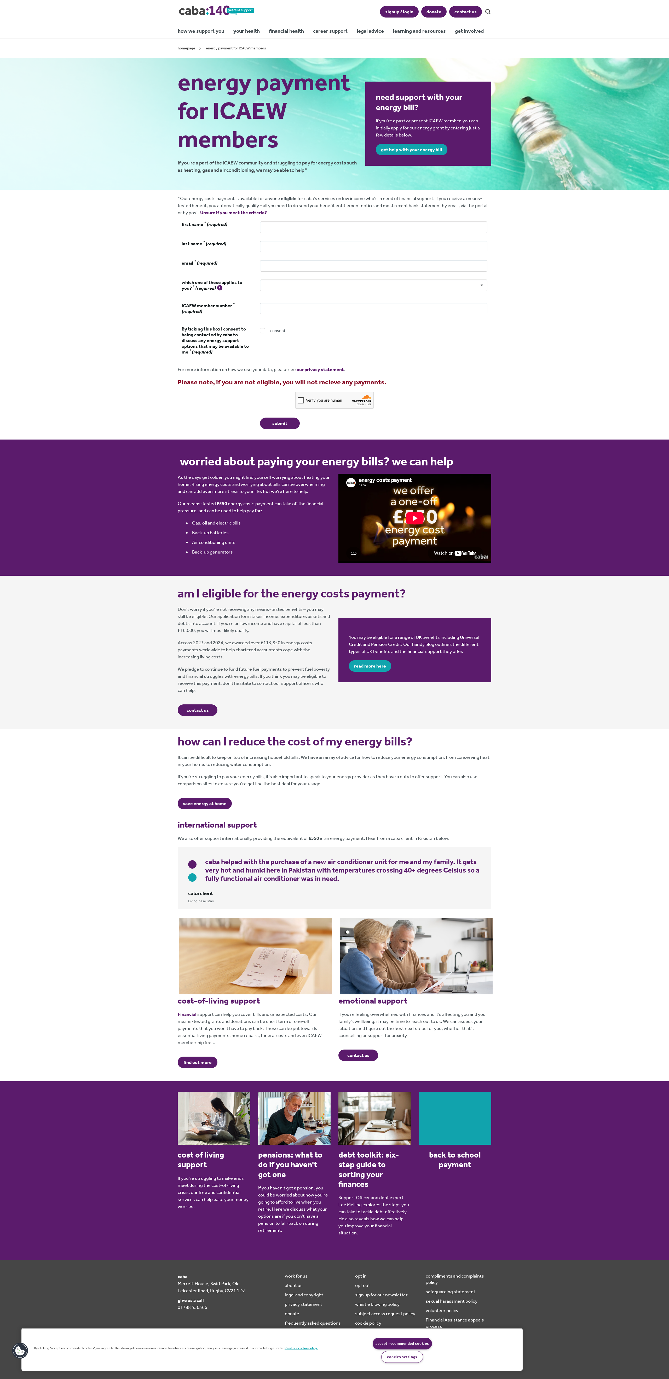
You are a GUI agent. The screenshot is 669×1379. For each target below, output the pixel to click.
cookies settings (402, 1357)
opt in (361, 1276)
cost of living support (201, 1159)
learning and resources (419, 31)
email (199, 263)
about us (294, 1285)
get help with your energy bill (411, 149)
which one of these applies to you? (212, 285)
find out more (197, 1062)
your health (246, 31)
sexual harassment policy (451, 1301)
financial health (286, 31)
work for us (296, 1276)
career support (330, 31)
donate (433, 12)
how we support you (201, 31)
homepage (186, 48)
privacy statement (303, 1304)
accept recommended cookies (402, 1343)
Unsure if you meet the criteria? (233, 212)
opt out (362, 1285)
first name (204, 224)
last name (204, 244)
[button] (20, 1350)
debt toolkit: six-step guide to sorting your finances (368, 1169)
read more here (370, 666)
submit (279, 423)
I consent (276, 330)
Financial (187, 1014)
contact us (465, 12)
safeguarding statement (450, 1292)
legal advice (370, 31)
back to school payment (455, 1159)
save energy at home (205, 803)
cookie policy (368, 1323)
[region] (272, 1349)
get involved (469, 31)
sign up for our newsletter (381, 1295)
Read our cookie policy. (301, 1348)
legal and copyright (304, 1295)
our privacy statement (320, 369)
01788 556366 (192, 1307)
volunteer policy (442, 1310)
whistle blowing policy (377, 1304)
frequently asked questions (313, 1323)
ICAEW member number (208, 308)
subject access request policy (385, 1314)
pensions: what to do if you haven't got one (290, 1164)
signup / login (399, 12)
